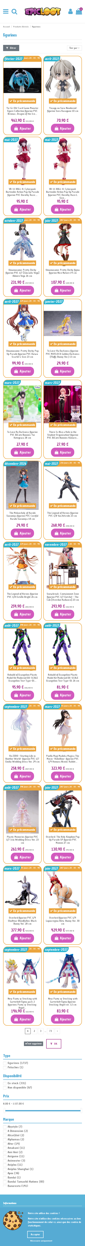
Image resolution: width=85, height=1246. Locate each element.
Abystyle (15, 1127)
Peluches (15, 1067)
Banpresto (18, 1186)
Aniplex (15, 1165)
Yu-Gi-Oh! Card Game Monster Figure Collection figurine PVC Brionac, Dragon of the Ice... (22, 111)
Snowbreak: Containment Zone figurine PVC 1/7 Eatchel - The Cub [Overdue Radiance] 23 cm (63, 596)
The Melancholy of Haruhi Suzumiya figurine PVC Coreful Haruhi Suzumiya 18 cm (22, 516)
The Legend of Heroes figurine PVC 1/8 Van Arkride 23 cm (62, 514)
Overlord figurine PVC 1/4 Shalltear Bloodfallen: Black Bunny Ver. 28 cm (22, 920)
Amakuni (16, 1148)
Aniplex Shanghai (20, 1169)
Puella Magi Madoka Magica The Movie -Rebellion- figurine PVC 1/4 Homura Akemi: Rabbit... (62, 759)
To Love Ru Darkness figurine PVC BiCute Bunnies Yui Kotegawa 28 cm (22, 435)
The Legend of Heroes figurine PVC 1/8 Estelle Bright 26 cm (22, 595)
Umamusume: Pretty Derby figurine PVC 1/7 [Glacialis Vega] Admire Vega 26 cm (22, 273)
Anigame (16, 1156)
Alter (14, 1144)
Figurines (18, 1063)
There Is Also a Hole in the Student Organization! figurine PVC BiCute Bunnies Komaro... (62, 435)
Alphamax (16, 1139)
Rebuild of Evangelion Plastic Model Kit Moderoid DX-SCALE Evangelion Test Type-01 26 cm (62, 677)
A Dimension (18, 1131)
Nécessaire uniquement (41, 1240)
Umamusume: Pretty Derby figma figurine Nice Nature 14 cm (63, 271)
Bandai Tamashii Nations (26, 1182)
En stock (17, 1083)
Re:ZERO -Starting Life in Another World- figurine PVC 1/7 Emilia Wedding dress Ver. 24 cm (22, 759)
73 (50, 1031)
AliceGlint (16, 1135)
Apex (13, 1173)
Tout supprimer (34, 1043)
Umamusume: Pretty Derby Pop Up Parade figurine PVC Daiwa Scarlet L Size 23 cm (22, 354)
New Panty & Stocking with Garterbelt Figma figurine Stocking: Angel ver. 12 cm (62, 1001)
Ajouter (25, 128)
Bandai (14, 1177)
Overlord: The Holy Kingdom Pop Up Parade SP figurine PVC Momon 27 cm (62, 839)
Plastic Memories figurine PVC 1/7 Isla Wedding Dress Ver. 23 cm (22, 839)
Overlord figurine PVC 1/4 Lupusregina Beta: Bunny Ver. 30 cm (62, 920)
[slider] (4, 1110)
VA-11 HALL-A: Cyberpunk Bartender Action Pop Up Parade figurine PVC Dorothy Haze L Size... (62, 193)
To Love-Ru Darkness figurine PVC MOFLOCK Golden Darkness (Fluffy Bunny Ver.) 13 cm (62, 354)
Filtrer (12, 48)
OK (55, 1043)
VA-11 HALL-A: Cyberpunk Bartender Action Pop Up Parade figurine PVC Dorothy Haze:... (22, 192)
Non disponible (20, 1088)
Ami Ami (15, 1152)
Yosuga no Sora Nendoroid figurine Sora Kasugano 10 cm (62, 109)
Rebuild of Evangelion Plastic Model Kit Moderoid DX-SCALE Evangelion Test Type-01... (22, 677)
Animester (16, 1161)
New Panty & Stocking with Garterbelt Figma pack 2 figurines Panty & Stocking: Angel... (22, 1003)
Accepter (35, 1234)
